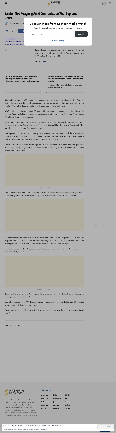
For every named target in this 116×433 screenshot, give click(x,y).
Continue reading (58, 40)
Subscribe (82, 34)
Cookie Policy (43, 430)
